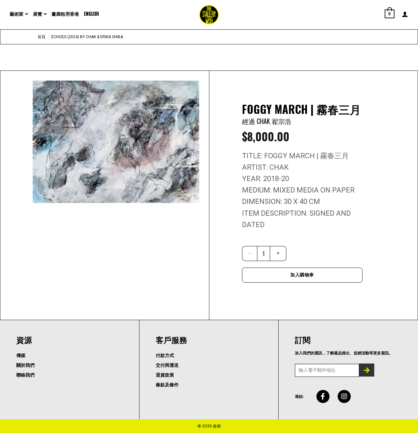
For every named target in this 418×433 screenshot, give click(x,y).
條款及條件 (167, 384)
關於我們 (25, 365)
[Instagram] (344, 396)
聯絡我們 (25, 375)
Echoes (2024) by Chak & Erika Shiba (87, 37)
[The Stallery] (209, 14)
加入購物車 (302, 274)
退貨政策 (165, 375)
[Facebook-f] (323, 396)
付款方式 (165, 355)
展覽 (37, 14)
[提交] (366, 370)
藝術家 (17, 14)
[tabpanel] (116, 142)
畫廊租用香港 (65, 14)
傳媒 (20, 355)
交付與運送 (167, 365)
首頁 (41, 37)
